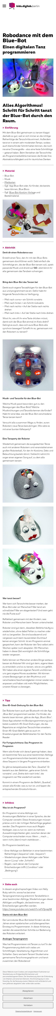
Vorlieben (28, 1005)
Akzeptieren (28, 991)
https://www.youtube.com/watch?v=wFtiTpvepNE (27, 909)
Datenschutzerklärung (23, 1011)
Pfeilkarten (10, 182)
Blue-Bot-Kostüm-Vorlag (22, 192)
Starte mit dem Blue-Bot (15, 914)
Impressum (37, 1011)
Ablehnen (28, 998)
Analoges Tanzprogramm (15, 938)
